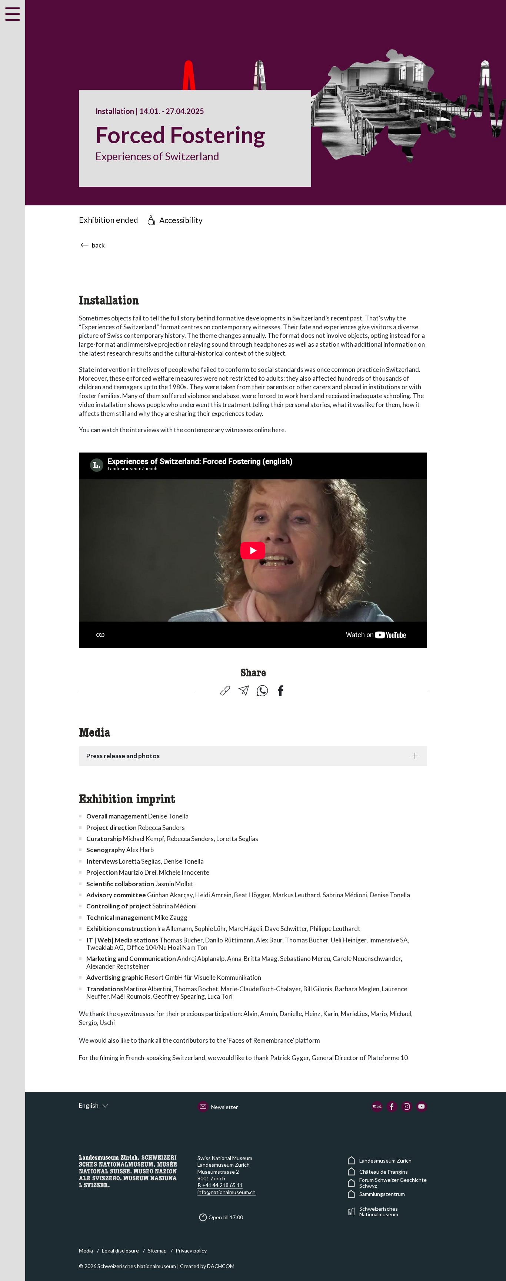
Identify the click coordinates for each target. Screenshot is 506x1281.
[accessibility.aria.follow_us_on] (377, 1106)
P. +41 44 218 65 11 (220, 1185)
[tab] (253, 756)
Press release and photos (123, 756)
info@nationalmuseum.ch (226, 1192)
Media (86, 1250)
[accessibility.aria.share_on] (243, 691)
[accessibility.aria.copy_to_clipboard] (225, 691)
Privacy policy (191, 1250)
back (98, 245)
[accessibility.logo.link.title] (128, 1170)
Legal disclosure (120, 1250)
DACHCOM (220, 1266)
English (89, 1105)
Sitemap (157, 1250)
